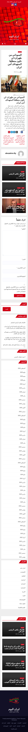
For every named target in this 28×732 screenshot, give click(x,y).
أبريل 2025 (22, 431)
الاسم (23, 259)
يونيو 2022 (22, 529)
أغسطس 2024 (21, 462)
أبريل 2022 (22, 537)
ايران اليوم (14, 36)
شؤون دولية (22, 603)
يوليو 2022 (22, 525)
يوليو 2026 (22, 372)
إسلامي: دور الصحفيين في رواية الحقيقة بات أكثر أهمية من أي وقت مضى (14, 192)
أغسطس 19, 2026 (19, 634)
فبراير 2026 (22, 392)
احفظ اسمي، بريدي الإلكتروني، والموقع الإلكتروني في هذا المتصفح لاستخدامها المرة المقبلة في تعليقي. (14, 289)
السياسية (19, 51)
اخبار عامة (22, 568)
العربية (23, 591)
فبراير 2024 (22, 486)
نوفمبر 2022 (22, 510)
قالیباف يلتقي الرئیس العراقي (16, 175)
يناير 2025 (22, 443)
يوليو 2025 (22, 419)
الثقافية (23, 187)
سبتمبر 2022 (22, 517)
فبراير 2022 (22, 545)
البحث (24, 304)
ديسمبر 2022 (22, 506)
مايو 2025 (22, 427)
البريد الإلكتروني (21, 268)
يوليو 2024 (22, 466)
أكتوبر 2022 (22, 513)
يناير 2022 (22, 549)
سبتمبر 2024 (22, 458)
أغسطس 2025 (21, 415)
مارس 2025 (22, 435)
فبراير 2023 (22, 498)
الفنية (24, 595)
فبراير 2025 (22, 439)
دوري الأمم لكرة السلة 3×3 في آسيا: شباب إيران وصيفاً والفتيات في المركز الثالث (14, 648)
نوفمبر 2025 (22, 403)
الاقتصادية (22, 572)
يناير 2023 (22, 502)
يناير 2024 (22, 490)
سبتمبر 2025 (22, 411)
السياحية (23, 584)
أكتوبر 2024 (22, 454)
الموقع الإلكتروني (21, 276)
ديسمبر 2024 (22, 447)
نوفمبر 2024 (22, 451)
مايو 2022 (22, 533)
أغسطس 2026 (21, 368)
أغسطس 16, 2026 (19, 650)
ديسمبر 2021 (22, 553)
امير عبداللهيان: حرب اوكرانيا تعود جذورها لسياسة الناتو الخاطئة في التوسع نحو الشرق (20, 139)
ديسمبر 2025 (22, 399)
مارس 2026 (22, 388)
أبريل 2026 (22, 384)
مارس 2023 (22, 494)
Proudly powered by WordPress (10, 718)
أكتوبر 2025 (22, 407)
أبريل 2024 (22, 478)
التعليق (23, 229)
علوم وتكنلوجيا (21, 607)
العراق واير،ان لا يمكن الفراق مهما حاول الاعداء (15, 207)
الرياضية (23, 580)
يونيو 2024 (22, 470)
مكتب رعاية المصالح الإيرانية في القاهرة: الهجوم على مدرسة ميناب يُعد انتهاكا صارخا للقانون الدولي (14, 339)
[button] (5, 43)
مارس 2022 (22, 541)
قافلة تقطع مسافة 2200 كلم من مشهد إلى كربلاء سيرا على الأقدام (15, 665)
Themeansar (14, 719)
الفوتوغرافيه (22, 599)
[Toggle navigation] (15, 44)
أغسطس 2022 (21, 521)
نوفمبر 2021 (22, 557)
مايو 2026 (22, 380)
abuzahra (9, 153)
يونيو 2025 (22, 423)
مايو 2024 (22, 474)
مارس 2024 (22, 482)
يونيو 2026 (22, 376)
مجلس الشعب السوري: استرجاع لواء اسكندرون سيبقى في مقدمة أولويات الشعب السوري (8, 139)
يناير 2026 (22, 395)
